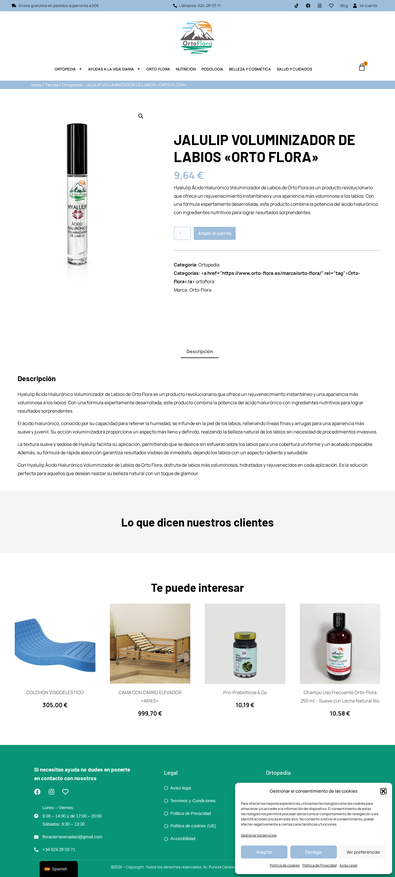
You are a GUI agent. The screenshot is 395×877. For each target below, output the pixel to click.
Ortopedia (65, 69)
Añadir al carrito (214, 233)
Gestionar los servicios (258, 835)
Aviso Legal (348, 865)
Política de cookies (285, 865)
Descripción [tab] (200, 351)
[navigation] (59, 869)
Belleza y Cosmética (250, 69)
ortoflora (205, 281)
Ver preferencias (363, 852)
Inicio (36, 85)
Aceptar (264, 852)
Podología (212, 69)
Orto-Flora (158, 69)
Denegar (313, 852)
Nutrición (186, 69)
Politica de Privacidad (319, 865)
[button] (383, 791)
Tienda (51, 85)
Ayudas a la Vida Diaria (111, 69)
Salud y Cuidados (294, 69)
